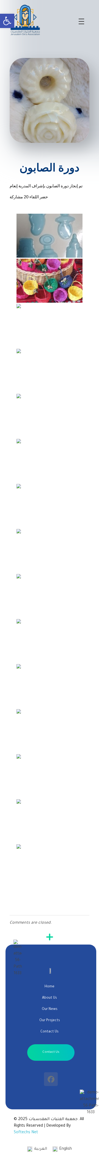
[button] (7, 21)
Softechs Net (26, 1132)
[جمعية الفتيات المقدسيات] (41, 20)
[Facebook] (51, 1079)
